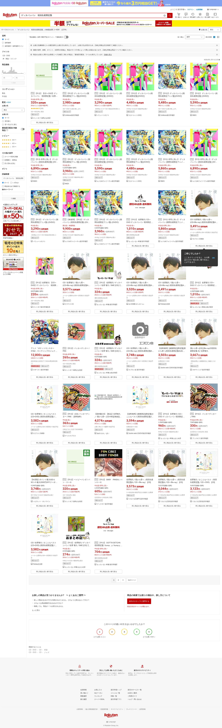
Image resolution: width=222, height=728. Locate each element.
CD (40, 650)
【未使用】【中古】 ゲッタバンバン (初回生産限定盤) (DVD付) (76, 222)
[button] (213, 10)
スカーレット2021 (135, 115)
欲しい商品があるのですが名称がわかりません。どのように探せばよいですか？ (61, 600)
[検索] (170, 15)
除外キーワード (7, 189)
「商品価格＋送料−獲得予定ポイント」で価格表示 (45, 37)
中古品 (4, 96)
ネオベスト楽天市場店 (41, 370)
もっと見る (36, 610)
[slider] (2, 74)
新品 (3, 93)
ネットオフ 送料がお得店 (41, 118)
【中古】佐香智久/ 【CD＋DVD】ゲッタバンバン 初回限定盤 (44, 285)
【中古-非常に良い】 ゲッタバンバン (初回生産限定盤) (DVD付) (44, 162)
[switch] (23, 129)
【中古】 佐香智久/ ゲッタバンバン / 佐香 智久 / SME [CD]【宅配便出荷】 (76, 545)
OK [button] (213, 258)
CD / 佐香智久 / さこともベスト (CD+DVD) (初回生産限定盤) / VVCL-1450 (43, 416)
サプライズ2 (69, 304)
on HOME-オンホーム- (136, 304)
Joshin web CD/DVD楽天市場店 (172, 368)
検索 (14, 83)
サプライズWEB (198, 239)
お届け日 (5, 114)
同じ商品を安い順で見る (44, 122)
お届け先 (5, 106)
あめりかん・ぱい (103, 433)
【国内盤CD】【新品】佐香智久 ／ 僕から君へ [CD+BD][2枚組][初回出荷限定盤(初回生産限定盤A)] (108, 416)
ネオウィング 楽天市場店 (201, 370)
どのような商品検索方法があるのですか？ (48, 603)
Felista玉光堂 (165, 304)
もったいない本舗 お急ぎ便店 (202, 307)
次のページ (132, 580)
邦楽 (46, 650)
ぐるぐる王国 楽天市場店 (169, 501)
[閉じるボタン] (217, 45)
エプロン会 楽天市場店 (137, 370)
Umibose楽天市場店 (72, 115)
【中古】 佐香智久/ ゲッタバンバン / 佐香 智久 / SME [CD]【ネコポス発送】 (108, 351)
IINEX (194, 115)
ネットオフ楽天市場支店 (41, 307)
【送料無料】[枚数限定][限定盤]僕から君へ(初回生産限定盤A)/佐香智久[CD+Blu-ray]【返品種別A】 (172, 351)
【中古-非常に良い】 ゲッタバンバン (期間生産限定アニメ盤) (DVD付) (171, 162)
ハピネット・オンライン (41, 501)
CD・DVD (32, 650)
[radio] (3, 39)
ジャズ (46, 652)
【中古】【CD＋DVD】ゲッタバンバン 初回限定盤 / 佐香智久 (44, 96)
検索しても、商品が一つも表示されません (48, 606)
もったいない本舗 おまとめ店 (171, 438)
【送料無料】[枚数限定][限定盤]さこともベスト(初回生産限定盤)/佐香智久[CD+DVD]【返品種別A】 (140, 416)
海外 (9, 102)
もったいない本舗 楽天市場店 (139, 241)
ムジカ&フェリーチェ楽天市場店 (108, 181)
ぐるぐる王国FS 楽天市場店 (138, 499)
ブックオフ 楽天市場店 (200, 438)
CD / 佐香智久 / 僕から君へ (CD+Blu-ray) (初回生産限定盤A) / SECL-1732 (203, 222)
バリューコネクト (103, 115)
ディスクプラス (70, 436)
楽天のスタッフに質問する (139, 601)
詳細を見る (108, 54)
